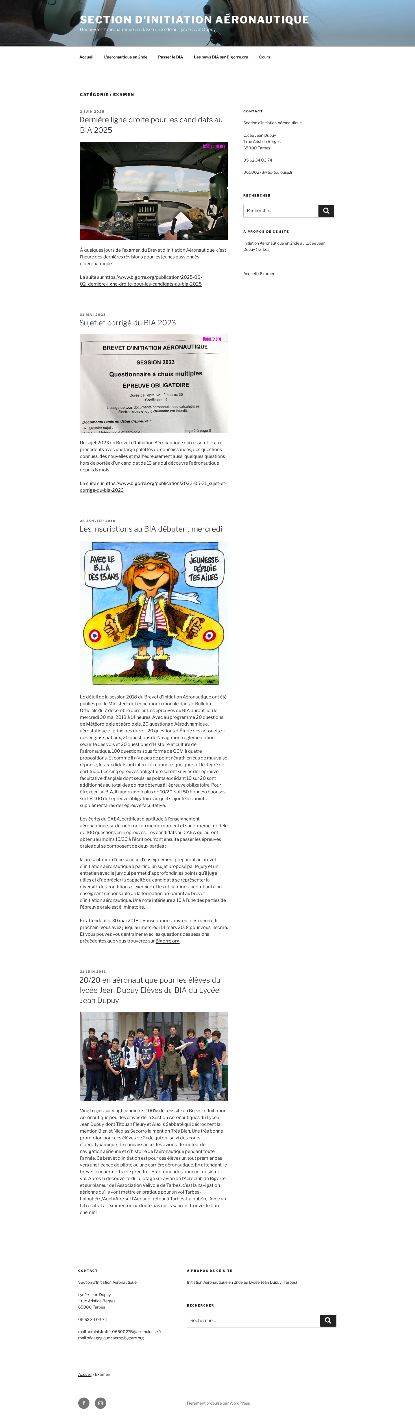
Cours (264, 57)
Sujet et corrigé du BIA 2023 (127, 322)
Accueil (86, 57)
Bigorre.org (168, 941)
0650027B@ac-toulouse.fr (136, 1331)
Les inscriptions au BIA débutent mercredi (150, 528)
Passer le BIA (170, 57)
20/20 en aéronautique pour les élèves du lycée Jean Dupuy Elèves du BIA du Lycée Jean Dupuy (149, 990)
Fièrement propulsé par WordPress (218, 1403)
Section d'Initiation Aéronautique (195, 20)
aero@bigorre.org (128, 1337)
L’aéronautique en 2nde (125, 57)
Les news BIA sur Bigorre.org (221, 57)
